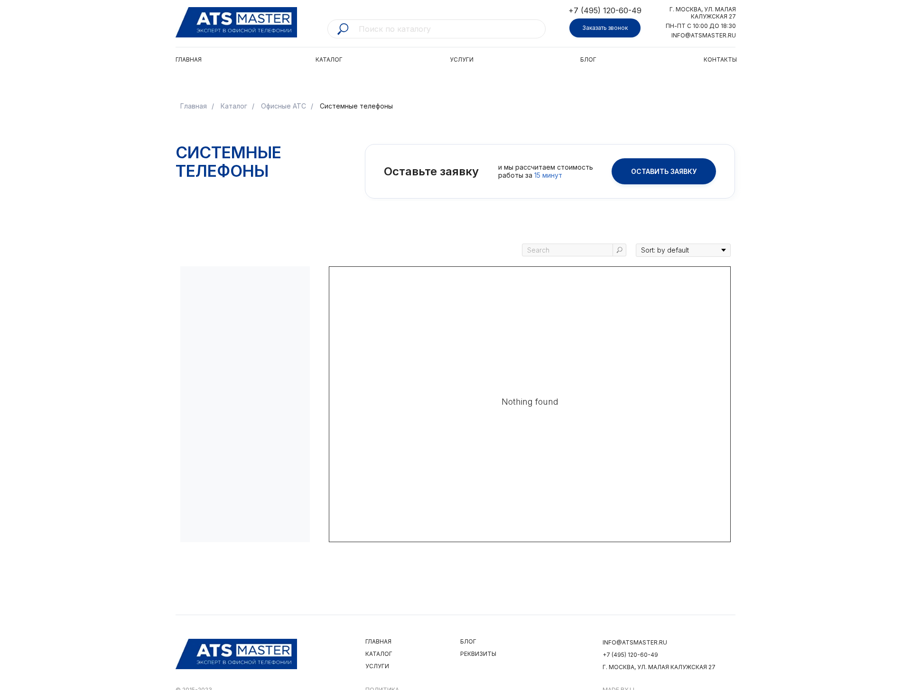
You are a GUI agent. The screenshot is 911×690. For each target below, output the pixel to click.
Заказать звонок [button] (605, 27)
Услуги (462, 59)
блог (588, 59)
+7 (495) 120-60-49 (604, 10)
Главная (193, 106)
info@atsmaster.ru (703, 35)
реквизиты (478, 653)
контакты (720, 59)
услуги (377, 666)
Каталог (234, 106)
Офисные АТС (283, 106)
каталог (329, 59)
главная (189, 59)
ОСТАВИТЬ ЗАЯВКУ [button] (664, 171)
